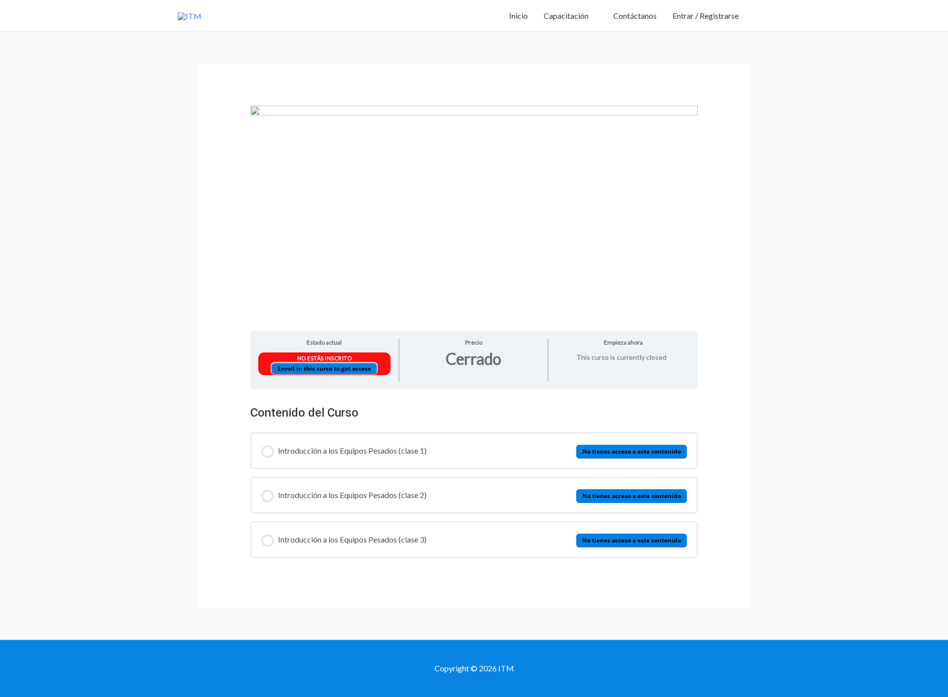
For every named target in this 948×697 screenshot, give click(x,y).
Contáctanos (635, 15)
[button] (758, 16)
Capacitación (566, 15)
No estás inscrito (324, 358)
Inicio (518, 15)
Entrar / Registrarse (705, 15)
